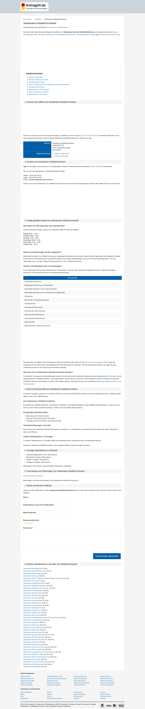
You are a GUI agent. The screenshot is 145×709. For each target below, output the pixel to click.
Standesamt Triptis (29, 608)
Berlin (22, 696)
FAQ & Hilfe (24, 704)
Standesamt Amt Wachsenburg (33, 664)
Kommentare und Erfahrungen (57, 27)
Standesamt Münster (80, 685)
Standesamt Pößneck (30, 573)
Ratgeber (93, 704)
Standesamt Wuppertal (80, 678)
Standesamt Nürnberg (53, 683)
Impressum (32, 704)
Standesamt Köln (25, 676)
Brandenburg (24, 698)
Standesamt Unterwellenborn (33, 571)
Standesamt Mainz (105, 676)
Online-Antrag (96, 166)
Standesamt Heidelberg (54, 685)
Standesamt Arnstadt (30, 666)
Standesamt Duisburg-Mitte (81, 683)
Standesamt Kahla (29, 576)
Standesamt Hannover (26, 678)
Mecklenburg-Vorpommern (54, 698)
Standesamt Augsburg (106, 680)
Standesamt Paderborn (107, 685)
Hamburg (49, 694)
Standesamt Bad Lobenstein (33, 649)
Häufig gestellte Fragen (37, 82)
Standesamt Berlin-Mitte (27, 680)
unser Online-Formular (88, 135)
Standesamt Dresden (80, 680)
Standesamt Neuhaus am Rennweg (35, 647)
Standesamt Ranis (29, 581)
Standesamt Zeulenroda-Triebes (34, 662)
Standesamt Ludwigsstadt (32, 620)
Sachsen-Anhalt (104, 694)
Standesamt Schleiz (30, 625)
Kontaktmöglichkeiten (30, 34)
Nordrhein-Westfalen (80, 694)
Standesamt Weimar (30, 615)
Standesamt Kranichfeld (31, 600)
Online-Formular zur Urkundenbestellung (54, 34)
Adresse (115, 32)
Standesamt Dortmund (80, 676)
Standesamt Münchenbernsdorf (34, 639)
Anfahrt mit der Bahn (61, 156)
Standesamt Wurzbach (31, 632)
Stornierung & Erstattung (67, 704)
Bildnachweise (50, 704)
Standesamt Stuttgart (26, 685)
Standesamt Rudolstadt (31, 568)
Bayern (22, 694)
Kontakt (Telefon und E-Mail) (38, 79)
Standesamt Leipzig (26, 683)
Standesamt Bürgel (30, 622)
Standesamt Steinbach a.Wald (33, 654)
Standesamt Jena (29, 598)
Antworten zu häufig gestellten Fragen (82, 34)
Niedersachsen (78, 692)
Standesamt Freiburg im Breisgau (56, 678)
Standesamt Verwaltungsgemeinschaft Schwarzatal (40, 617)
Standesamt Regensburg (107, 683)
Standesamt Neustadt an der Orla (34, 588)
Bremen (49, 692)
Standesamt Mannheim (107, 678)
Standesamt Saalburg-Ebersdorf (34, 635)
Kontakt (78, 704)
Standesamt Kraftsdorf (31, 644)
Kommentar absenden (107, 556)
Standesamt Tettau (29, 642)
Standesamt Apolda (30, 630)
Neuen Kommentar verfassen (39, 92)
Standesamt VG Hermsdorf (32, 637)
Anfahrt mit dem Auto (61, 153)
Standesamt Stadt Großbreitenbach (35, 657)
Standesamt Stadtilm (30, 612)
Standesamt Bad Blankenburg (33, 585)
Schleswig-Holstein (105, 696)
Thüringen (38, 19)
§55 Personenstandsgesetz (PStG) (97, 362)
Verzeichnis (85, 704)
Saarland (76, 698)
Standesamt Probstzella (31, 605)
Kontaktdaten (112, 376)
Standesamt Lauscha (30, 659)
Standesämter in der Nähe (38, 94)
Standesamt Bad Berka (31, 593)
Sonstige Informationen (37, 87)
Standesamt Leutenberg (31, 590)
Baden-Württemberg (26, 692)
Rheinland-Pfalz (78, 696)
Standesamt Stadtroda (31, 595)
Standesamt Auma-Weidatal (32, 627)
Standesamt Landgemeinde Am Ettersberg (37, 652)
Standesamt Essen (52, 680)
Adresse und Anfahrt (36, 77)
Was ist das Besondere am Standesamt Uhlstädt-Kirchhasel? (49, 84)
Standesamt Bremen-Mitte (54, 676)
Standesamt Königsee (30, 610)
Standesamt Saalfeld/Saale (32, 583)
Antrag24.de (27, 19)
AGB (57, 704)
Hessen (49, 696)
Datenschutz (41, 704)
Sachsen (102, 692)
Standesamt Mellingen (31, 603)
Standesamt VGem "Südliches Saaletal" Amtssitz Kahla (41, 578)
